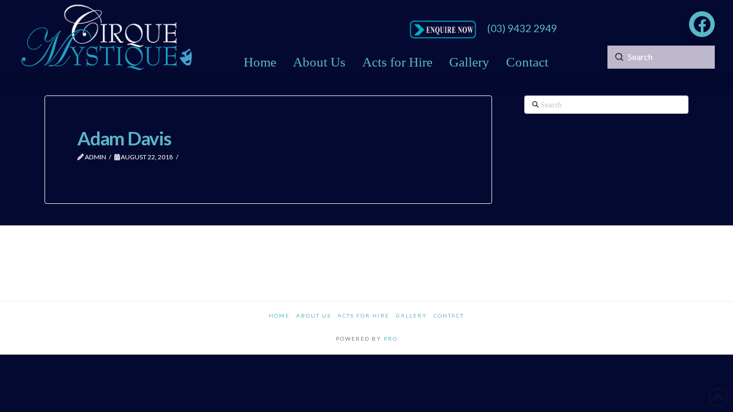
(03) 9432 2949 (522, 28)
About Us (313, 315)
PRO (391, 338)
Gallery (411, 315)
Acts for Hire (364, 315)
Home (279, 315)
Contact (449, 315)
